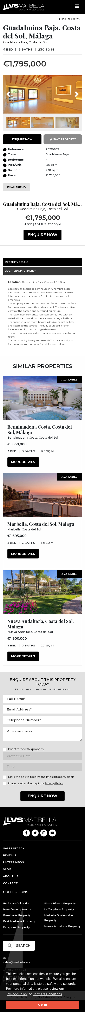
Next (71, 91)
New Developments (17, 909)
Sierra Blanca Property (60, 903)
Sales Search (14, 848)
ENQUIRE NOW (22, 139)
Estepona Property (16, 927)
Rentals (9, 855)
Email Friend (16, 187)
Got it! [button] (42, 1004)
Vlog (7, 869)
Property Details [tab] (16, 262)
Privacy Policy (17, 994)
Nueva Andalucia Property (62, 926)
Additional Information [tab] (20, 271)
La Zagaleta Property (59, 909)
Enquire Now (42, 235)
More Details (23, 462)
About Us (10, 876)
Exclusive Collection (16, 903)
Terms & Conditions (47, 994)
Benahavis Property (17, 915)
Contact (10, 883)
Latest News (13, 862)
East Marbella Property (19, 921)
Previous (16, 91)
